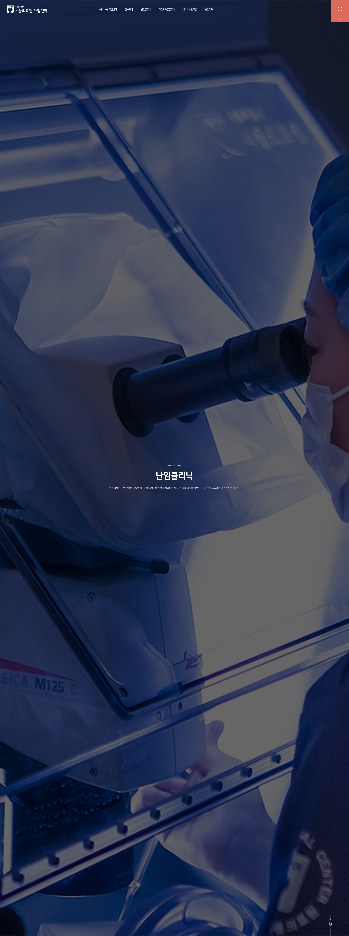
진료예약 (129, 9)
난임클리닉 (146, 9)
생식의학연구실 (190, 9)
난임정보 (209, 9)
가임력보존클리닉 (167, 9)
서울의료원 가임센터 (107, 9)
